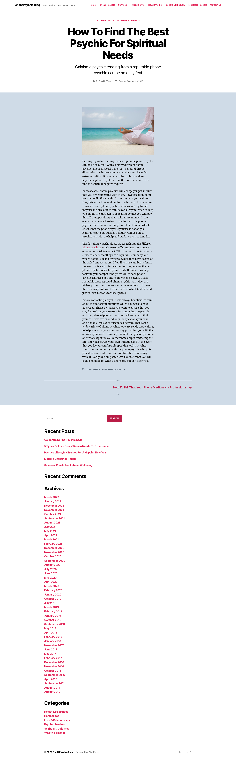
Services (122, 5)
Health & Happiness (56, 711)
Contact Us (215, 5)
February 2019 (53, 611)
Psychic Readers (107, 5)
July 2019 (50, 603)
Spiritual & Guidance (128, 21)
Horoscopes (51, 715)
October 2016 (52, 670)
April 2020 (50, 581)
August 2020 (52, 564)
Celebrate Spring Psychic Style (63, 439)
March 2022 (51, 497)
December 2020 (54, 548)
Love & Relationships (57, 720)
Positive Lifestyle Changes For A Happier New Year (75, 452)
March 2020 (51, 586)
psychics (121, 369)
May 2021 (50, 531)
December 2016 (54, 662)
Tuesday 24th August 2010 (130, 81)
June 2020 (51, 573)
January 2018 (52, 641)
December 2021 (54, 505)
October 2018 (52, 620)
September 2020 (54, 560)
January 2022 (52, 501)
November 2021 (54, 509)
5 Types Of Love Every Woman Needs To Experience (76, 446)
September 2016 (54, 674)
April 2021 (50, 535)
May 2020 (50, 577)
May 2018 (50, 628)
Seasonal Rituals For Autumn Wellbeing (68, 465)
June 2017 (50, 649)
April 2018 (50, 632)
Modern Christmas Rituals (60, 458)
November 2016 (54, 666)
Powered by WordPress (87, 752)
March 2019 (51, 607)
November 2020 (54, 552)
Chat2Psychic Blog (27, 4)
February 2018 (53, 636)
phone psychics (91, 247)
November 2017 (54, 645)
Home (93, 5)
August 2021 (52, 522)
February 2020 (53, 590)
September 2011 (54, 683)
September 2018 (54, 624)
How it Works (155, 5)
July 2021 (50, 526)
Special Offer (138, 5)
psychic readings (108, 369)
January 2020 (52, 594)
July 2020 (50, 569)
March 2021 (51, 539)
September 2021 (54, 518)
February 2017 (53, 658)
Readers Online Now (175, 5)
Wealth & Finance (55, 732)
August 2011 (52, 687)
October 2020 (52, 556)
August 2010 (52, 691)
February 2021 (53, 543)
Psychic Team (105, 81)
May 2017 (50, 653)
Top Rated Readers (197, 5)
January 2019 (52, 615)
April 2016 (50, 679)
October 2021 (52, 514)
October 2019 (52, 598)
